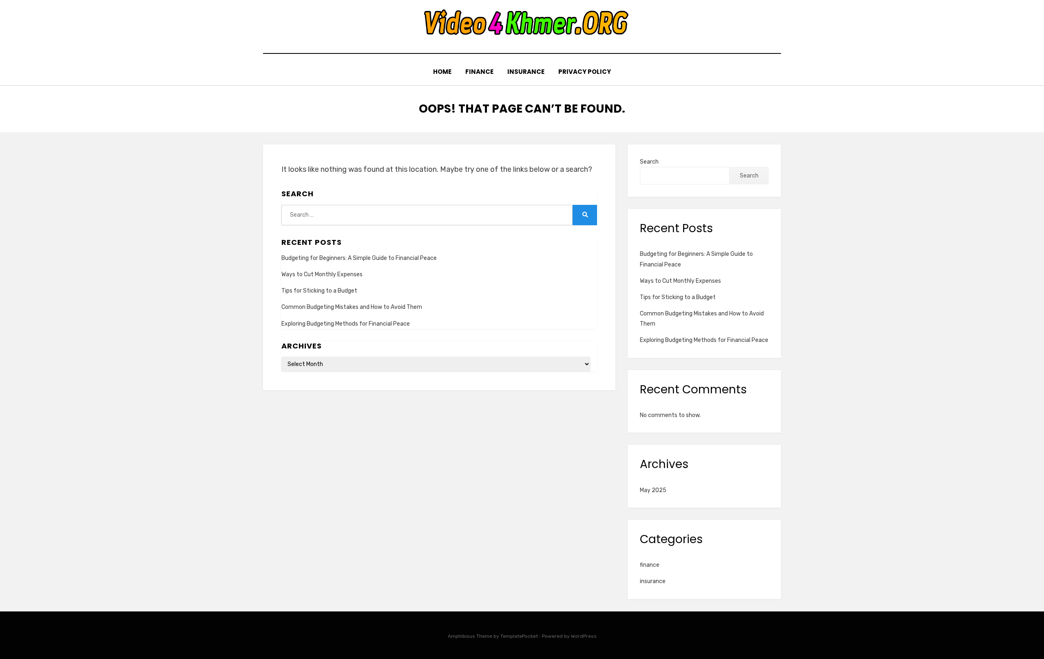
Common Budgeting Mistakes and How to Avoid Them (351, 307)
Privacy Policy (584, 71)
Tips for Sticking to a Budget (319, 290)
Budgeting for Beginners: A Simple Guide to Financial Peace (359, 258)
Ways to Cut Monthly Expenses (322, 274)
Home (442, 71)
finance (479, 71)
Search (649, 161)
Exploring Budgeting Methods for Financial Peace (345, 323)
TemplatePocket (519, 636)
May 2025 (653, 490)
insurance (525, 71)
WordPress (584, 636)
